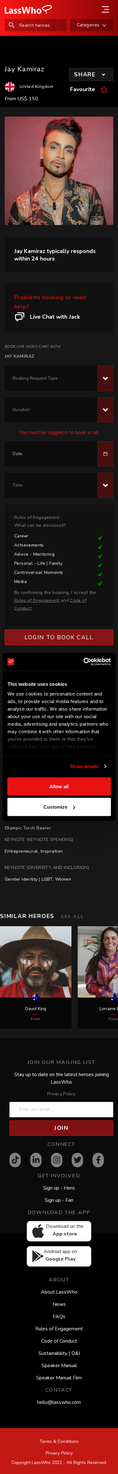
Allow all (59, 786)
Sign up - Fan (59, 1200)
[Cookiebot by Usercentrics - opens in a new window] (84, 662)
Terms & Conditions (59, 1441)
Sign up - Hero (59, 1188)
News (59, 1304)
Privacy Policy (61, 1094)
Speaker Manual (59, 1365)
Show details (84, 766)
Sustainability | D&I (59, 1353)
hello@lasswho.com (59, 1402)
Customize (55, 807)
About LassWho (59, 1292)
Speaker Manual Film (59, 1377)
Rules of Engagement (59, 1328)
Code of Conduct (59, 1341)
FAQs (59, 1316)
